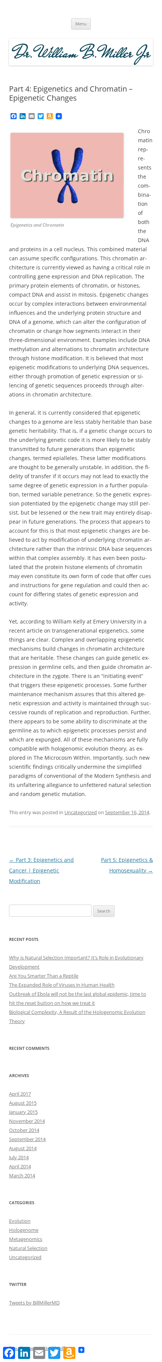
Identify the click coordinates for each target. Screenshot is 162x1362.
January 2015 (23, 1112)
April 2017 (20, 1093)
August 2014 (23, 1148)
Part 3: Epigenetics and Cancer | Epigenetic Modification (41, 870)
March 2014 (22, 1175)
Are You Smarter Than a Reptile (43, 975)
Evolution (20, 1220)
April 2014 (20, 1166)
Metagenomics (25, 1239)
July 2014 (19, 1157)
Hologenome (23, 1230)
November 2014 (27, 1121)
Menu (81, 23)
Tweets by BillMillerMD (34, 1302)
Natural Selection (28, 1248)
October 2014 (24, 1130)
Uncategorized (80, 812)
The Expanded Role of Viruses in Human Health (62, 984)
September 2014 (27, 1139)
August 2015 (23, 1102)
